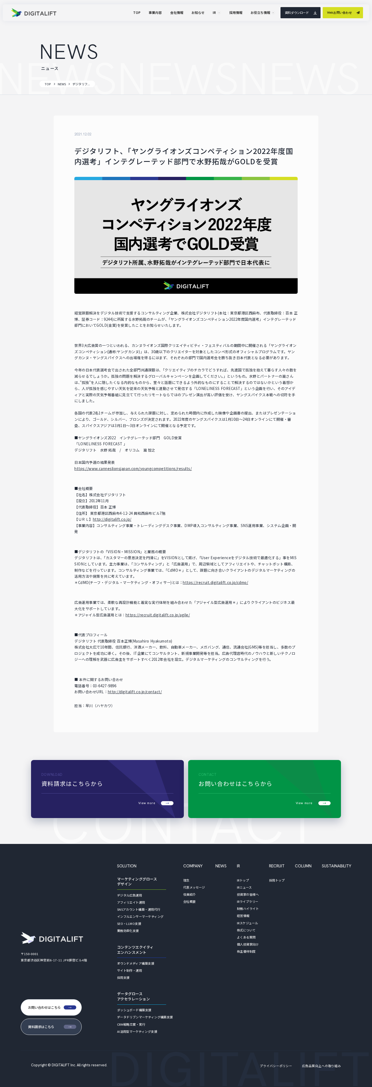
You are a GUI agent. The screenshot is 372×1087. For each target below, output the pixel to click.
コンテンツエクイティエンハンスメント (135, 950)
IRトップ (243, 880)
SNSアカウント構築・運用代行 (138, 909)
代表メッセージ (194, 887)
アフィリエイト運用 (131, 902)
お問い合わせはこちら (44, 1007)
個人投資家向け (248, 944)
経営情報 (243, 915)
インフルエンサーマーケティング (140, 916)
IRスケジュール (247, 923)
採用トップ (277, 880)
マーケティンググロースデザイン (137, 882)
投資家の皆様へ (248, 894)
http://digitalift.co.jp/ (112, 519)
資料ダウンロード (297, 12)
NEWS (62, 84)
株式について (246, 930)
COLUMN (303, 866)
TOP (48, 84)
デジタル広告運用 (129, 895)
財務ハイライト (248, 908)
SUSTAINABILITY (336, 866)
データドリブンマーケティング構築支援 (145, 1017)
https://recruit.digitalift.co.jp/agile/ (158, 614)
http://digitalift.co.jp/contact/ (135, 691)
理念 (186, 880)
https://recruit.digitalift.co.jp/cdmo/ (215, 582)
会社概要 (189, 901)
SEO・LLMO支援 (129, 923)
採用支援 (123, 977)
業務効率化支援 (128, 930)
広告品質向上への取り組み (321, 1066)
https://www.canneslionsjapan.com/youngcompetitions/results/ (133, 468)
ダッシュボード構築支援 (134, 1010)
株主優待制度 (246, 951)
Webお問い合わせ (339, 12)
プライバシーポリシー (276, 1066)
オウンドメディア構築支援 (135, 963)
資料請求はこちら (41, 1026)
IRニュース (244, 887)
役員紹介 (189, 894)
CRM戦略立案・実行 (131, 1024)
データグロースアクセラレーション (133, 996)
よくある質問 (246, 937)
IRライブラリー (247, 901)
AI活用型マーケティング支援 (137, 1031)
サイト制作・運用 (129, 970)
